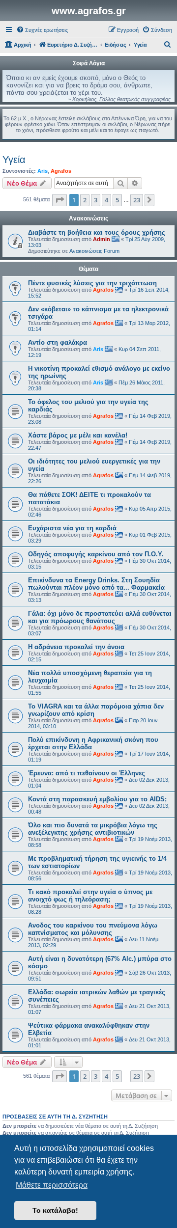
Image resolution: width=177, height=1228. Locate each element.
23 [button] (136, 199)
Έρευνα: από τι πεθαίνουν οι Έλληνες (86, 773)
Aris (42, 171)
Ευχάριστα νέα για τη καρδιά (72, 528)
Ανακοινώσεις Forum (94, 251)
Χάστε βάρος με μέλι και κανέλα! (77, 435)
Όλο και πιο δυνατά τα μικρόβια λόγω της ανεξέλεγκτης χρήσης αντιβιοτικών (92, 828)
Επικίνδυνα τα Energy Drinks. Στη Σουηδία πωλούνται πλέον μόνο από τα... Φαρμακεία (96, 583)
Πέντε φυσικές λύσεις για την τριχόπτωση (92, 283)
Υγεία (14, 159)
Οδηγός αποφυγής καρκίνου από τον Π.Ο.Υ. (96, 554)
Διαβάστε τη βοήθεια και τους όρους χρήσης (96, 232)
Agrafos (61, 171)
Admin (101, 239)
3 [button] (95, 199)
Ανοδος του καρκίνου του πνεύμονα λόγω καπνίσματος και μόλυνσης (92, 929)
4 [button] (106, 199)
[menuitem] (42, 30)
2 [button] (85, 199)
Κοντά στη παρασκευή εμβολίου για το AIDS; (97, 799)
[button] (59, 200)
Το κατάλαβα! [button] (55, 1210)
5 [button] (117, 199)
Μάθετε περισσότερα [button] (52, 1185)
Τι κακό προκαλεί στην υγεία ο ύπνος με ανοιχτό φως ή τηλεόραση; (90, 895)
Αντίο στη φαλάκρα (57, 342)
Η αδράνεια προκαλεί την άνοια (76, 647)
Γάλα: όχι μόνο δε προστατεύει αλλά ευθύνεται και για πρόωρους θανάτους (100, 617)
